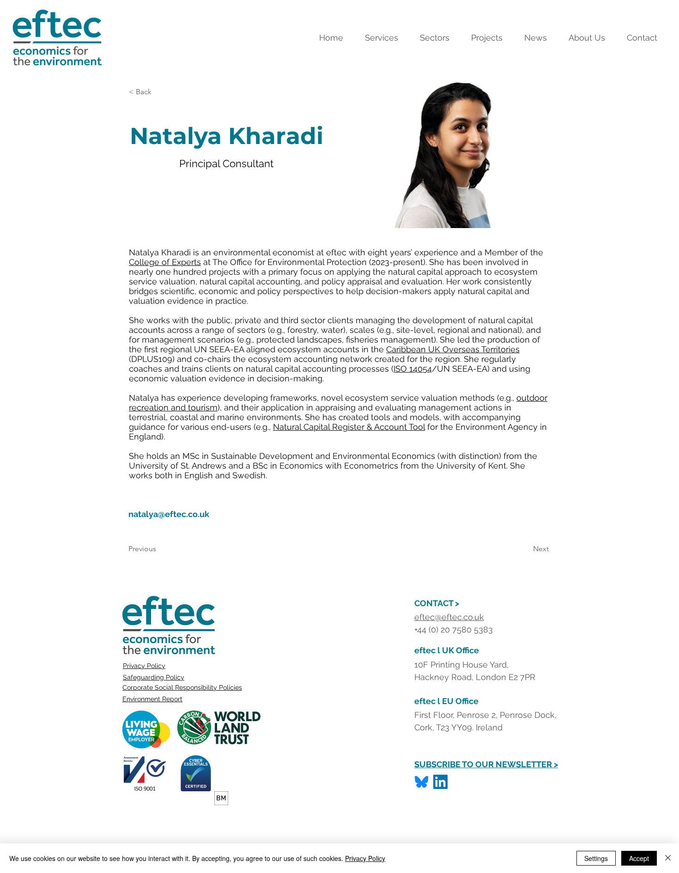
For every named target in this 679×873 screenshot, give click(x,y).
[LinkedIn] (440, 782)
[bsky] (421, 782)
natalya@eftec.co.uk (168, 514)
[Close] (667, 858)
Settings (596, 858)
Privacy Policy (144, 665)
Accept (639, 858)
